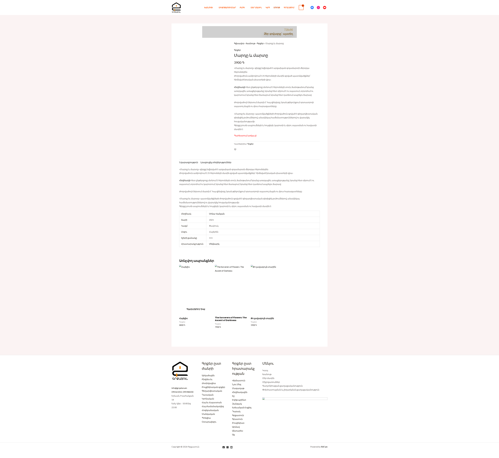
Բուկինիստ (238, 423)
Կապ (268, 7)
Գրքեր (260, 43)
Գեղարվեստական (212, 391)
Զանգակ (237, 403)
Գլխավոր (239, 43)
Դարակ (236, 411)
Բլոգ (242, 7)
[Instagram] (318, 7)
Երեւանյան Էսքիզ (241, 407)
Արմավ (236, 427)
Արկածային (208, 375)
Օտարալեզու (209, 421)
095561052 (177, 392)
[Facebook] (312, 7)
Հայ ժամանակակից (213, 406)
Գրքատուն (238, 415)
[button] (307, 7)
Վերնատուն (238, 380)
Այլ (233, 434)
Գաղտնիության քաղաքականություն (282, 386)
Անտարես (237, 430)
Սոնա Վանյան (217, 213)
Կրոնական (208, 398)
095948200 (188, 392)
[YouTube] (324, 7)
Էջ (233, 396)
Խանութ (208, 7)
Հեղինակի (239, 87)
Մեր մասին (256, 7)
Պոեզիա (206, 418)
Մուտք (277, 7)
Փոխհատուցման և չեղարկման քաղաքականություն (290, 389)
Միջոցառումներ (227, 7)
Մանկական (208, 414)
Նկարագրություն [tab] (188, 162)
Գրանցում (289, 7)
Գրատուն (237, 419)
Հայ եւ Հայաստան (212, 402)
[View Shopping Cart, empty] (301, 7)
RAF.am (324, 447)
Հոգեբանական (210, 410)
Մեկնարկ (214, 244)
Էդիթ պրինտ (239, 400)
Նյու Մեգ (236, 384)
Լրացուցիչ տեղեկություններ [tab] (216, 162)
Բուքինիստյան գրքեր (213, 387)
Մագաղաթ (238, 388)
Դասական (208, 394)
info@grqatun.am (179, 388)
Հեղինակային (239, 392)
